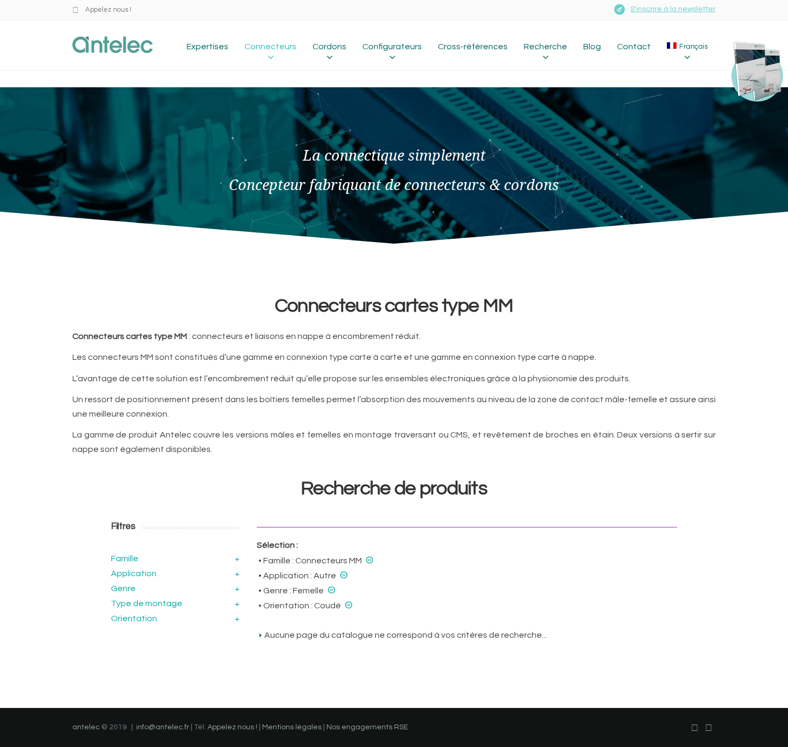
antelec (86, 727)
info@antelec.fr (162, 727)
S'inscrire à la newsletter (673, 9)
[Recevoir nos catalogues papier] (751, 71)
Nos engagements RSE (367, 727)
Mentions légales (292, 727)
